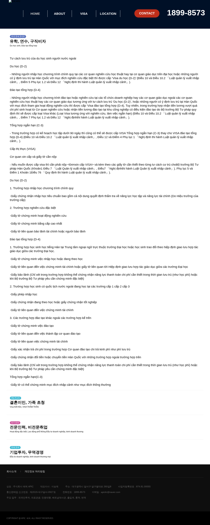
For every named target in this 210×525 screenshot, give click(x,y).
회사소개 (11, 471)
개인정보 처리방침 (35, 471)
